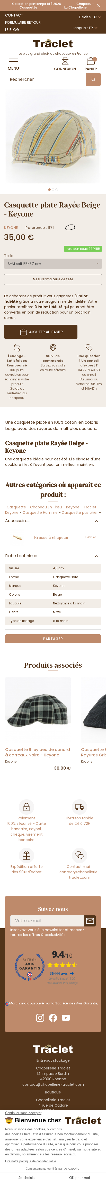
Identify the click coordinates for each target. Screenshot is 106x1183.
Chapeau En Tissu (46, 507)
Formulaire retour (23, 22)
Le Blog (12, 29)
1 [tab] (49, 189)
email (91, 374)
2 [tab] (53, 189)
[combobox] (53, 264)
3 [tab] (56, 189)
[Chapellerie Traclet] (53, 42)
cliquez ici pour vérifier (28, 1008)
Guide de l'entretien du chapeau (17, 393)
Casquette (16, 507)
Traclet (90, 507)
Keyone (11, 227)
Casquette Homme (40, 512)
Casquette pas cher (80, 512)
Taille (8, 255)
